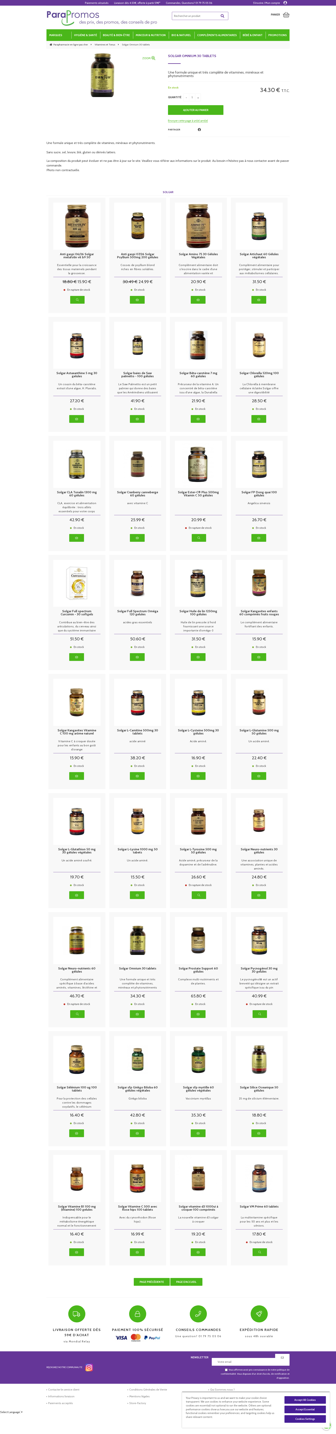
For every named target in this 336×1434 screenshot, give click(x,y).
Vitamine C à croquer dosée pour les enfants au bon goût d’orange (77, 745)
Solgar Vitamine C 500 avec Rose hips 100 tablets (137, 1208)
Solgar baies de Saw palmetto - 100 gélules (137, 375)
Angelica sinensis (259, 503)
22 (259, 757)
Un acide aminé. (259, 741)
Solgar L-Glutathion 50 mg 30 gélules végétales (77, 851)
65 (198, 996)
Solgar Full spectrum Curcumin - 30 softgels (77, 613)
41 (137, 400)
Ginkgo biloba (138, 1098)
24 (145, 281)
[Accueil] (101, 18)
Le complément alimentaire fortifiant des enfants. (259, 624)
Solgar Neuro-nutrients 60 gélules (76, 970)
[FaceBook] (199, 130)
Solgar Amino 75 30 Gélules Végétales (198, 256)
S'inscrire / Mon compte (266, 2)
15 (84, 281)
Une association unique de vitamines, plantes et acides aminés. (259, 864)
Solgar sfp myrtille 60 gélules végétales (198, 1089)
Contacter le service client (63, 1389)
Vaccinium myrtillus (198, 1098)
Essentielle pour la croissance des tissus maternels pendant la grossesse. (77, 269)
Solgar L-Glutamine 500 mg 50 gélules (259, 732)
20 (198, 281)
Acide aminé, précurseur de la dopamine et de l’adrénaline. (198, 862)
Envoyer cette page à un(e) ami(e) (188, 120)
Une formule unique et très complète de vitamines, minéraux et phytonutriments (137, 983)
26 (259, 519)
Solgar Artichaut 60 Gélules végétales (259, 256)
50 (137, 639)
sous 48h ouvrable (259, 1333)
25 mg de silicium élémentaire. (259, 1098)
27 (77, 400)
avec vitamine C (137, 503)
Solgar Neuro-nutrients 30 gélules (259, 851)
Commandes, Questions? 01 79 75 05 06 (189, 2)
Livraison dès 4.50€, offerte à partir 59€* (137, 2)
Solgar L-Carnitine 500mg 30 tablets (137, 732)
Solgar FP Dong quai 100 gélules (259, 494)
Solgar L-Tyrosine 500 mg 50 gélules (198, 851)
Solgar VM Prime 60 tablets (259, 1206)
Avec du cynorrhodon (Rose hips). (137, 1219)
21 (198, 400)
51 (77, 639)
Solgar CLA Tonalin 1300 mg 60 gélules (77, 494)
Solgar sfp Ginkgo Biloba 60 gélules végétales (138, 1089)
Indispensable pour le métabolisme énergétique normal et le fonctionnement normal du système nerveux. (76, 1222)
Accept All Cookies (305, 1399)
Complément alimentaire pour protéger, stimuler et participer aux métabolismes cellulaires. (259, 269)
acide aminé (138, 741)
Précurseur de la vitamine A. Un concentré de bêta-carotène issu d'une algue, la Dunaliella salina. (198, 388)
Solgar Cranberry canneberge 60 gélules (137, 494)
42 (76, 519)
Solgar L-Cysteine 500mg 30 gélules (198, 732)
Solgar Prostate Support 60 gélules (198, 970)
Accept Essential (305, 1409)
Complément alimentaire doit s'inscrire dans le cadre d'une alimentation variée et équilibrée (198, 269)
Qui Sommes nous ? (222, 1389)
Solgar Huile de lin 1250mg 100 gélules (198, 613)
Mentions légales (139, 1396)
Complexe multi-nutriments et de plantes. (198, 981)
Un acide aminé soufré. (77, 860)
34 (137, 996)
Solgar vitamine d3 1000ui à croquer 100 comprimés (198, 1208)
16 (198, 757)
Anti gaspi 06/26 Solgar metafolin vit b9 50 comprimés (77, 256)
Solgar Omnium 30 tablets (192, 56)
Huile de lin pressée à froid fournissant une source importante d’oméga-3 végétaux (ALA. (198, 627)
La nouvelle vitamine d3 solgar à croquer (198, 1219)
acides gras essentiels (137, 622)
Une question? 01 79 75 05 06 (198, 1333)
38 (137, 757)
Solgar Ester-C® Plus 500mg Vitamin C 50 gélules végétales (198, 494)
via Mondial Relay (77, 1335)
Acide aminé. (198, 741)
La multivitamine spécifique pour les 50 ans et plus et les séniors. (259, 1221)
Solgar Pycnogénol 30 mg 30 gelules (259, 970)
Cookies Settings (305, 1418)
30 (130, 281)
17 (259, 1234)
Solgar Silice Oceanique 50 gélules (259, 1089)
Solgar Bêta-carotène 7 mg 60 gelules (198, 375)
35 (198, 1115)
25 (138, 519)
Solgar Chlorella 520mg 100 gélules (259, 375)
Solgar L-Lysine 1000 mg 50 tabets (138, 851)
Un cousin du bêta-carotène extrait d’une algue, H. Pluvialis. (77, 386)
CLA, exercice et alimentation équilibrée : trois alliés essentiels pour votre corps (76, 507)
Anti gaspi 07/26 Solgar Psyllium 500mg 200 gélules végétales (137, 256)
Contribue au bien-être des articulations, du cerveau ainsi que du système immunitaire (76, 626)
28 (259, 400)
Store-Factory (137, 1403)
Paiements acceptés (60, 1403)
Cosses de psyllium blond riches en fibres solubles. (138, 267)
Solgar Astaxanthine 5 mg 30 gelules (76, 375)
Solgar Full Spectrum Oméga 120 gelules (137, 613)
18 (70, 281)
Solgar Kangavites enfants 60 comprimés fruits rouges (259, 613)
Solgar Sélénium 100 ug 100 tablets (77, 1089)
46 (77, 996)
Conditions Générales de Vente (148, 1389)
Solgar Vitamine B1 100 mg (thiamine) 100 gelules (77, 1208)
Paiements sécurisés (96, 2)
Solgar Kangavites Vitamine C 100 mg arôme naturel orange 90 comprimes (77, 732)
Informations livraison (61, 1396)
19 (77, 877)
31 (259, 281)
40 (259, 996)
